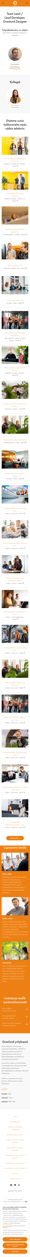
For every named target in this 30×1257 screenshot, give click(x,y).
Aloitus (15, 1116)
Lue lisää (4, 1089)
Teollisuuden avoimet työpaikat (15, 1163)
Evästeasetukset (15, 1251)
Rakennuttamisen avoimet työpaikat (15, 1148)
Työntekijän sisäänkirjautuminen (15, 1199)
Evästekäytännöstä (7, 1226)
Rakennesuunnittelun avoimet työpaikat (15, 1141)
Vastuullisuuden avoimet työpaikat (15, 1168)
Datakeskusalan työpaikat (15, 1134)
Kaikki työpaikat (15, 1122)
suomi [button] (24, 1202)
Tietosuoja (15, 1173)
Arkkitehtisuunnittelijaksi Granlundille (15, 1128)
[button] (27, 3)
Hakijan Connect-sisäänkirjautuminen (12, 1201)
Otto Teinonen (15, 67)
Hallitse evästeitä (15, 1178)
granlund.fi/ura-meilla (15, 1191)
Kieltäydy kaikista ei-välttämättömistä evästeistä (15, 1245)
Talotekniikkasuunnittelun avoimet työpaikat (15, 1156)
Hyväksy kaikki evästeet (15, 1239)
